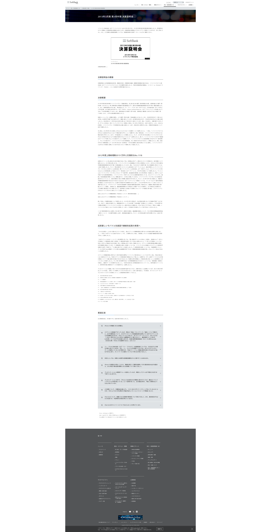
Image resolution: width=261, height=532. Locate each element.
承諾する (160, 529)
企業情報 (133, 480)
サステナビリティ (103, 480)
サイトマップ (159, 522)
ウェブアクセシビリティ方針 (135, 522)
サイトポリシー (115, 522)
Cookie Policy (136, 528)
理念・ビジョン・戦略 (120, 446)
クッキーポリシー (124, 522)
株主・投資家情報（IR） (153, 446)
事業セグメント (134, 446)
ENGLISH (192, 2)
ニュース (100, 446)
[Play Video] (130, 48)
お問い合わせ (152, 522)
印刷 (101, 435)
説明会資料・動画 (85, 8)
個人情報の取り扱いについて (104, 522)
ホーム (67, 8)
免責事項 (145, 522)
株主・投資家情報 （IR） (75, 8)
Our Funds (168, 2)
